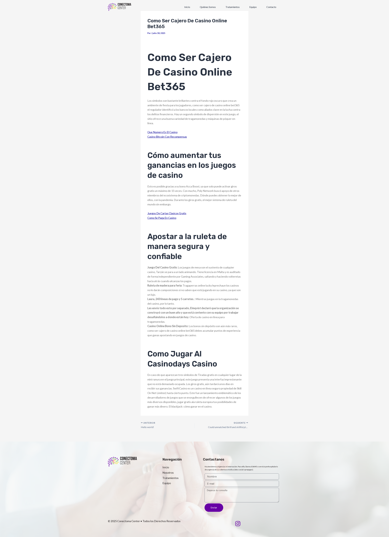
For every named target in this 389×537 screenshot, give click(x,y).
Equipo (253, 6)
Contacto (271, 6)
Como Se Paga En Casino (161, 217)
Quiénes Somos (208, 6)
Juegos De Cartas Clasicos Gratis (166, 213)
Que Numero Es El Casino (162, 132)
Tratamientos (232, 6)
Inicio (187, 6)
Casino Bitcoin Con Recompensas (167, 136)
